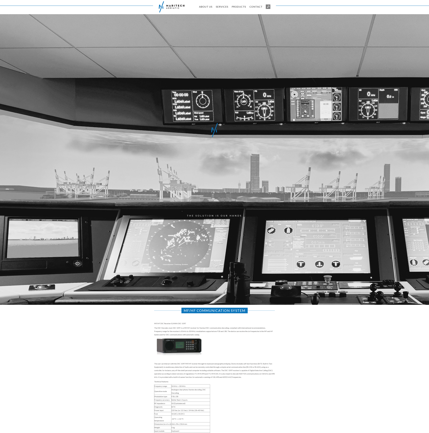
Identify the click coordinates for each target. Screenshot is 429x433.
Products (239, 6)
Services (222, 6)
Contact (256, 6)
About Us (205, 6)
